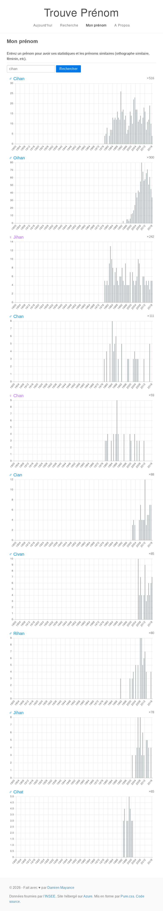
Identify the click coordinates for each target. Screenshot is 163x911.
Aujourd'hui (42, 25)
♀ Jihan (16, 237)
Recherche (69, 25)
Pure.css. (128, 896)
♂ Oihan (17, 158)
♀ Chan (16, 395)
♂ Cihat (16, 792)
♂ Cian (15, 475)
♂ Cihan (16, 78)
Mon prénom (96, 25)
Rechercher (68, 69)
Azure (88, 896)
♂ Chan (16, 316)
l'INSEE (49, 896)
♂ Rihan (16, 633)
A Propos (122, 25)
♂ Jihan (16, 712)
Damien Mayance (60, 887)
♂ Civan (16, 554)
